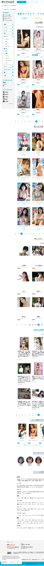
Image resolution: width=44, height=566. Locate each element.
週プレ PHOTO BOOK (21, 485)
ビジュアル (6, 36)
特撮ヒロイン (21, 523)
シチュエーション (7, 69)
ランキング (5, 84)
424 (29, 324)
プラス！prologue (28, 491)
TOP (2, 5)
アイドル (28, 520)
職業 (4, 72)
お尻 (6, 43)
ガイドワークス (24, 479)
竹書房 (23, 480)
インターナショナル (8, 60)
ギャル (6, 62)
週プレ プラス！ (8, 18)
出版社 (5, 24)
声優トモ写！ (19, 493)
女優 (34, 520)
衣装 (4, 33)
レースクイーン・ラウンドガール (25, 521)
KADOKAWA (29, 479)
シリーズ (5, 30)
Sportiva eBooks (39, 487)
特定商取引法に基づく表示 (26, 559)
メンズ (38, 527)
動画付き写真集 (36, 491)
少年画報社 (19, 480)
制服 (26, 498)
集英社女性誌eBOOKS (21, 487)
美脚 (6, 48)
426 (35, 324)
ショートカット (8, 46)
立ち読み (27, 56)
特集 (3, 85)
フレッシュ (7, 55)
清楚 (27, 510)
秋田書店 (18, 479)
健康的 (6, 53)
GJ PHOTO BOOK (36, 485)
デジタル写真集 (7, 15)
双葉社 (40, 480)
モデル (41, 520)
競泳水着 (33, 498)
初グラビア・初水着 (28, 527)
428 (41, 324)
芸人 (36, 523)
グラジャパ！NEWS (8, 20)
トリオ (25, 515)
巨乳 (6, 41)
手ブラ (20, 527)
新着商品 (4, 82)
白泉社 (33, 480)
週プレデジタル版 (8, 16)
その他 (5, 75)
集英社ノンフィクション (31, 487)
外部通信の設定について (36, 559)
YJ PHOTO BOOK (29, 485)
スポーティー (7, 58)
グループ (31, 515)
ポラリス (24, 493)
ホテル (37, 515)
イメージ (5, 66)
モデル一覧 (11, 103)
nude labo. (28, 493)
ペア (19, 515)
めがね (40, 498)
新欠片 (30, 480)
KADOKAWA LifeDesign (37, 479)
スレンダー (7, 39)
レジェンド (29, 523)
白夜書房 (36, 480)
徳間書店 (26, 480)
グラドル (20, 520)
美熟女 (34, 509)
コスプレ (20, 498)
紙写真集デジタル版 (21, 491)
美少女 (20, 509)
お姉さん (26, 509)
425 (32, 324)
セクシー (20, 510)
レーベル (5, 27)
